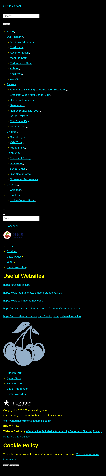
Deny (11, 465)
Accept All (6, 465)
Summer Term (15, 383)
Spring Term (14, 378)
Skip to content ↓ (13, 5)
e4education (33, 431)
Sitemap (87, 431)
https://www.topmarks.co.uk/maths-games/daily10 (32, 292)
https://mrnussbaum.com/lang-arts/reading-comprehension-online (42, 316)
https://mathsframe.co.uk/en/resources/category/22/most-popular (41, 308)
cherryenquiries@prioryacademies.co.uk (27, 420)
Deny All (16, 465)
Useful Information (17, 388)
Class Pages (14, 256)
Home (10, 246)
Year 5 (10, 261)
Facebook (12, 225)
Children (12, 251)
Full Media (47, 431)
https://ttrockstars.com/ (16, 284)
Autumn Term (14, 372)
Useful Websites (16, 267)
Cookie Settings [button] (20, 436)
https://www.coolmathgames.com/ (23, 300)
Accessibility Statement (68, 431)
